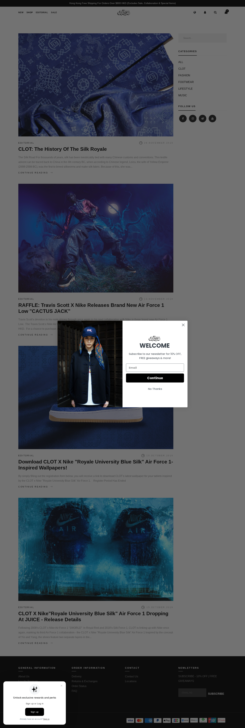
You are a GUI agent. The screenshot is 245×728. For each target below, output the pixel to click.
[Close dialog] (183, 325)
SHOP (29, 12)
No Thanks (155, 389)
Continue (155, 378)
